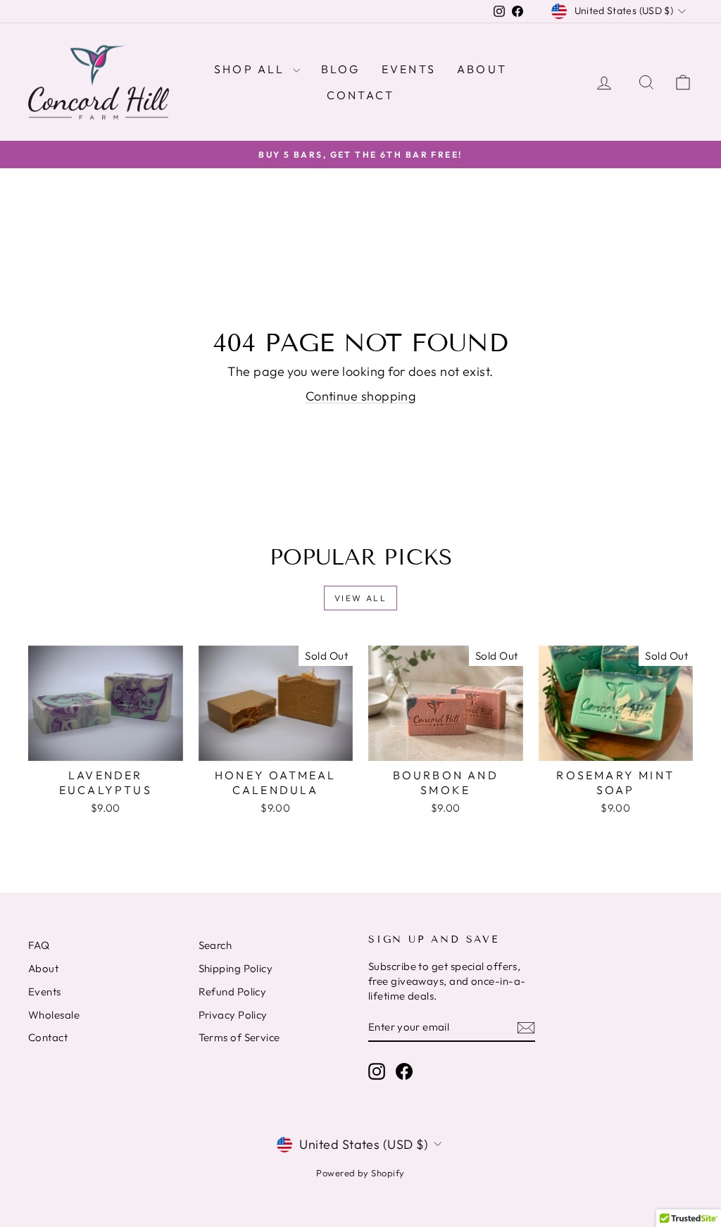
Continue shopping (361, 396)
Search (215, 945)
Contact (360, 95)
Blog (340, 69)
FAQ (38, 945)
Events (409, 69)
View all (360, 598)
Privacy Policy (233, 1014)
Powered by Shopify (360, 1172)
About (482, 69)
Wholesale (54, 1014)
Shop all (251, 69)
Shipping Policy (236, 968)
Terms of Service (239, 1037)
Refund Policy (233, 991)
